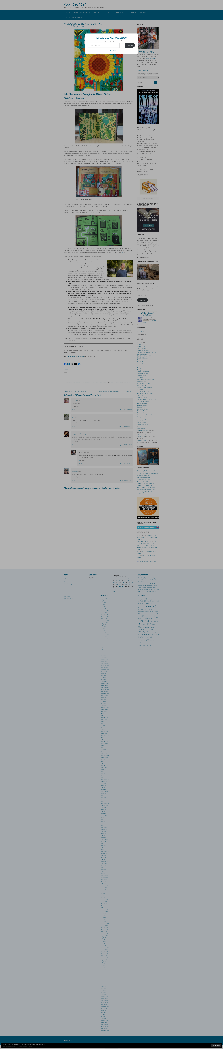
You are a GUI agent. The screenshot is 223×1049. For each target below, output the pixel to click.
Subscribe (130, 45)
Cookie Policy (31, 1046)
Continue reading (111, 50)
